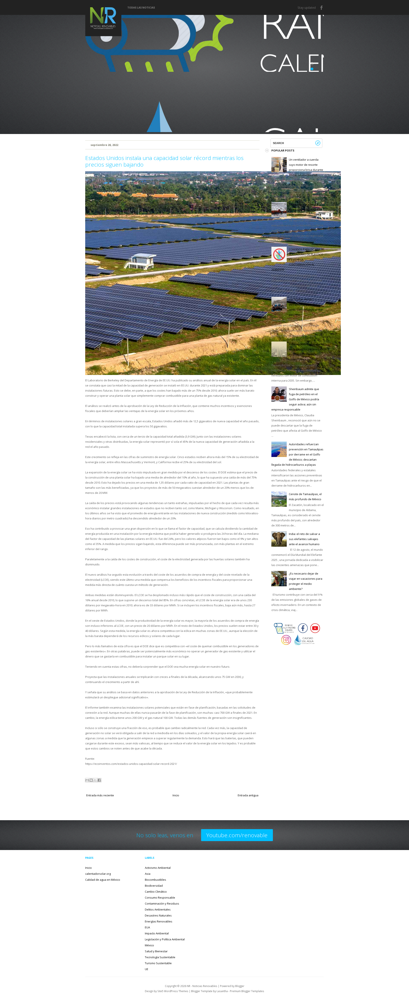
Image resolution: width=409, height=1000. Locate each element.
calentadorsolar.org (98, 874)
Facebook (322, 8)
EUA (147, 927)
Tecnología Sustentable (160, 957)
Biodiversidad (154, 886)
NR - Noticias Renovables (202, 986)
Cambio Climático (156, 891)
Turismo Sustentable (158, 963)
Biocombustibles (155, 880)
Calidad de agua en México (102, 880)
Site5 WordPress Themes (172, 991)
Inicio (176, 795)
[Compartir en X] (95, 780)
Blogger (239, 986)
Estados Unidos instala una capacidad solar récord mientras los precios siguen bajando (164, 161)
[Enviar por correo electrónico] (87, 780)
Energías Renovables (158, 921)
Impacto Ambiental (157, 933)
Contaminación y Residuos (162, 903)
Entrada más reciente (100, 795)
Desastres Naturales (158, 915)
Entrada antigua (248, 795)
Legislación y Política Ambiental (165, 939)
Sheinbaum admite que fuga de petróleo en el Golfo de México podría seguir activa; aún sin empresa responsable (295, 399)
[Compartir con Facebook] (99, 780)
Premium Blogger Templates (247, 991)
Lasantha (222, 991)
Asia (147, 874)
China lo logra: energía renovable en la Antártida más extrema (305, 210)
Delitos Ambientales (158, 909)
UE (146, 969)
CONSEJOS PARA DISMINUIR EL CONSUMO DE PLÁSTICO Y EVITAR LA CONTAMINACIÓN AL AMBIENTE (297, 259)
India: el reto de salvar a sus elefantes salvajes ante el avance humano (304, 539)
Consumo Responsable (160, 897)
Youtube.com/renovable (237, 835)
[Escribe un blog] (91, 780)
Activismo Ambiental (158, 868)
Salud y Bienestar (156, 951)
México (149, 945)
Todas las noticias (141, 7)
